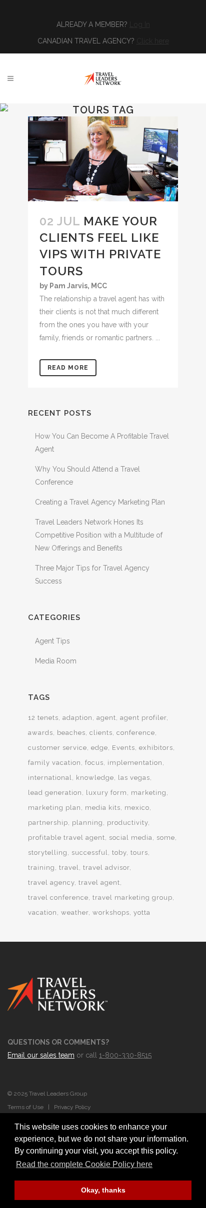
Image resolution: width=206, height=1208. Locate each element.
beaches (71, 732)
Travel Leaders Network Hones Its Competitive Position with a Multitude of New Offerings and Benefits (98, 535)
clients (101, 732)
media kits (102, 807)
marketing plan (54, 807)
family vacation (54, 762)
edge (99, 747)
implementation (135, 762)
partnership (48, 822)
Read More (68, 367)
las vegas (134, 777)
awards (40, 732)
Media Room (55, 661)
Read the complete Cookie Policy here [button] (84, 1164)
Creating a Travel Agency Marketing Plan (100, 502)
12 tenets (43, 717)
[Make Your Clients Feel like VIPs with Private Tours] (103, 158)
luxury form (106, 792)
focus (94, 762)
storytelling (48, 852)
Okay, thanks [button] (103, 1190)
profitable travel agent (66, 837)
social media (130, 837)
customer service (57, 747)
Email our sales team (41, 1055)
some (165, 837)
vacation (42, 912)
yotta (142, 912)
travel (69, 867)
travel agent (99, 882)
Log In (140, 24)
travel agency (51, 882)
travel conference (58, 897)
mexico (137, 807)
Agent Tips (52, 641)
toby (119, 852)
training (41, 867)
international (50, 777)
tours (139, 852)
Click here (152, 41)
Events (123, 747)
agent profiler (143, 717)
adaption (77, 717)
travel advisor (106, 867)
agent (106, 717)
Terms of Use (26, 1107)
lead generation (55, 792)
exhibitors (156, 747)
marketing (148, 792)
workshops (111, 912)
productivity (127, 822)
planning (87, 822)
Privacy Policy (72, 1107)
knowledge (95, 777)
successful (90, 852)
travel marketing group (132, 897)
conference (135, 732)
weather (74, 912)
